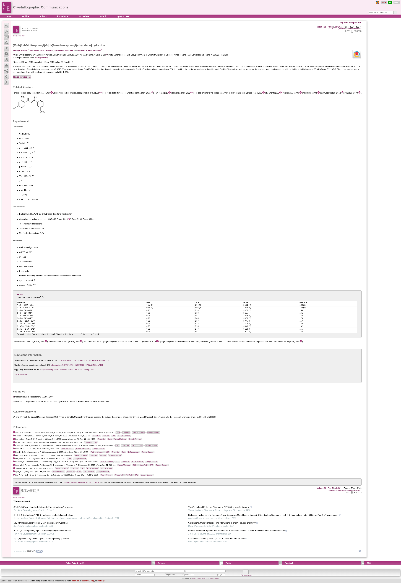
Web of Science (139, 432)
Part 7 (330, 27)
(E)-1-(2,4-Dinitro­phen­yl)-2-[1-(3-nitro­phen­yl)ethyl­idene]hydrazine (42, 531)
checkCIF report (20, 374)
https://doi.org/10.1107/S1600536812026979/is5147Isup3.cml (68, 370)
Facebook (289, 563)
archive (26, 16)
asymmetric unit (74, 66)
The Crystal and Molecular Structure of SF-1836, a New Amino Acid (218, 507)
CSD (118, 432)
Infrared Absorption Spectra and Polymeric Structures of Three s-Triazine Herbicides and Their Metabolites (236, 531)
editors (43, 16)
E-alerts (161, 563)
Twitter (229, 563)
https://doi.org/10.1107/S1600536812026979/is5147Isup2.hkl (77, 365)
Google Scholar (153, 432)
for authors (62, 16)
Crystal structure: (21, 360)
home (9, 16)
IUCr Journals (137, 445)
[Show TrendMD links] (359, 551)
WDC (396, 2)
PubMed (106, 436)
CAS (113, 436)
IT (390, 2)
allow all (75, 581)
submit (103, 16)
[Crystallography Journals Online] (377, 2)
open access (123, 16)
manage (101, 581)
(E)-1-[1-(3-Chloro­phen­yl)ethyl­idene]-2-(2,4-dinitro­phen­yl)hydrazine (43, 507)
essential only (88, 581)
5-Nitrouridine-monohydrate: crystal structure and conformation (216, 538)
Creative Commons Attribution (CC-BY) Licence (81, 482)
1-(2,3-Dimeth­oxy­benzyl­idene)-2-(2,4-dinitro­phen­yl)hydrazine (40, 523)
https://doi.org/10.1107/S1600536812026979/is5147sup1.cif (83, 360)
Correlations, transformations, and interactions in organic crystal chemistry (222, 523)
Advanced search (246, 575)
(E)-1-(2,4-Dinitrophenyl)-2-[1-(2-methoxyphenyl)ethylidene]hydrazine (44, 515)
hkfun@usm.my (41, 58)
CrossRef (126, 432)
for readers (84, 16)
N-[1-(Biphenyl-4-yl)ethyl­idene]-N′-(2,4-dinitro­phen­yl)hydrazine (41, 538)
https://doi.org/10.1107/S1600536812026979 (345, 29)
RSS (369, 563)
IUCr (383, 2)
